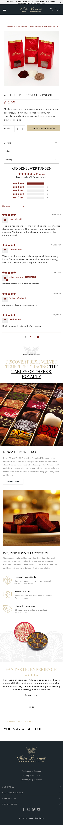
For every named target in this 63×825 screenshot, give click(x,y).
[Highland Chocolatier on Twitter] (34, 809)
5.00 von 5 (39, 174)
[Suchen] (51, 9)
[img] (9, 214)
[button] (19, 183)
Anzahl (7, 128)
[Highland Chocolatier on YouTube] (39, 809)
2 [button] (30, 337)
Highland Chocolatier (34, 818)
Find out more (13, 482)
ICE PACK (41, 3)
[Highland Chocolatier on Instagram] (29, 809)
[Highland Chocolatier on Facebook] (24, 809)
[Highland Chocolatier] (31, 9)
